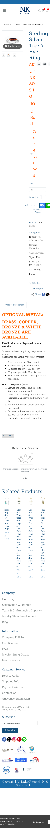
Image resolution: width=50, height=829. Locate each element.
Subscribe (9, 730)
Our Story (8, 599)
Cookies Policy (11, 824)
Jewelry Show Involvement (19, 616)
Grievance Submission (16, 698)
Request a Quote (37, 211)
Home (6, 24)
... (12, 24)
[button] (39, 11)
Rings (18, 24)
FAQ (5, 649)
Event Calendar (12, 660)
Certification (10, 643)
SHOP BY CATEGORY (35, 263)
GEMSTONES (36, 252)
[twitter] (9, 739)
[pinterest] (19, 739)
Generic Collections (35, 246)
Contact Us (9, 693)
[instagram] (14, 739)
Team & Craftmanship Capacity (22, 610)
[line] (24, 739)
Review (25, 478)
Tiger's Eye (35, 257)
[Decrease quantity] (41, 197)
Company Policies (13, 637)
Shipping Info (10, 681)
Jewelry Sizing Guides (15, 654)
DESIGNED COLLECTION (36, 238)
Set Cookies (37, 822)
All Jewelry (35, 269)
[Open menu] (4, 10)
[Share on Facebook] (43, 294)
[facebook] (4, 739)
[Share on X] (47, 294)
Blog (5, 622)
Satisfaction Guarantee (16, 604)
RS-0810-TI (8, 435)
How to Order (10, 675)
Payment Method (13, 687)
